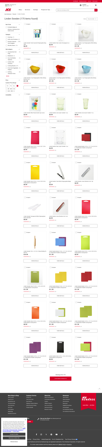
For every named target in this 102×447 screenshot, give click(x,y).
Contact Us (28, 397)
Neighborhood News (67, 405)
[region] (14, 432)
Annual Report (66, 407)
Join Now (92, 405)
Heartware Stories (48, 407)
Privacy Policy (36, 439)
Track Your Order (29, 399)
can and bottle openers (12, 58)
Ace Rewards (75, 1)
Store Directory (11, 405)
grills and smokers (13, 39)
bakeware (10, 55)
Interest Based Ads (46, 439)
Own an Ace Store (48, 405)
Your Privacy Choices (70, 439)
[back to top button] (99, 388)
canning (10, 37)
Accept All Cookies (14, 434)
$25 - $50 (10, 91)
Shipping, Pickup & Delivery (32, 403)
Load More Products (60, 378)
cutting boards (12, 65)
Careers (46, 401)
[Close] (25, 419)
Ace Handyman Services (68, 409)
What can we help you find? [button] (63, 10)
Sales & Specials (66, 399)
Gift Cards (10, 407)
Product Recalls (29, 407)
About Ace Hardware (49, 397)
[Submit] (17, 86)
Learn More (85, 405)
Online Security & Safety (31, 405)
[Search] (95, 10)
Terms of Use (28, 439)
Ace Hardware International (69, 411)
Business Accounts (82, 1)
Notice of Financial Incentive (11, 429)
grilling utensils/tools (11, 72)
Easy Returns (29, 401)
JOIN (29, 421)
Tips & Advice (65, 397)
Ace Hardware (8, 14)
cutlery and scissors (11, 62)
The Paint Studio (11, 403)
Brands (14, 14)
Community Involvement (50, 399)
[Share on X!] (46, 434)
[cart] (96, 5)
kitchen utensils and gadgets (12, 42)
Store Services (66, 401)
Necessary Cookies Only (14, 437)
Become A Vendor (48, 409)
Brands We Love (11, 401)
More (7, 76)
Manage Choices (14, 441)
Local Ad (89, 1)
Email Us (69, 444)
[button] (77, 10)
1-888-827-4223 (62, 444)
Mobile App (10, 411)
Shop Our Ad (10, 399)
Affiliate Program (48, 403)
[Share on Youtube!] (56, 434)
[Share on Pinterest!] (51, 434)
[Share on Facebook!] (36, 434)
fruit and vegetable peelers (13, 68)
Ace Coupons (11, 409)
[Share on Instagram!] (41, 434)
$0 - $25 (10, 89)
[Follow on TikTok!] (62, 434)
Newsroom (65, 403)
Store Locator (94, 1)
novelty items (11, 45)
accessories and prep (12, 52)
